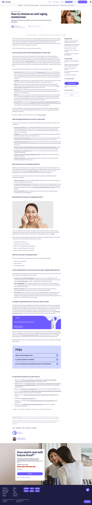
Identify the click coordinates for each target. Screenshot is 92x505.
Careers (14, 492)
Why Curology (5, 492)
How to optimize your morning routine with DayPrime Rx (71, 54)
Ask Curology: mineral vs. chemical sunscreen (71, 51)
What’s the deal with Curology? (70, 48)
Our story (4, 493)
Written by (19, 432)
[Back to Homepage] (6, 2)
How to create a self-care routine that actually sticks (71, 72)
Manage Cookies (18, 501)
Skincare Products (17, 11)
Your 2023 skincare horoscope (70, 75)
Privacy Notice (5, 501)
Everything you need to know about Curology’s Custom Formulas (71, 42)
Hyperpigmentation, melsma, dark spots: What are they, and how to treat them (72, 45)
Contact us (15, 495)
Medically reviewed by (21, 438)
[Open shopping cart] (90, 1)
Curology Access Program (20, 500)
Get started (5, 488)
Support (14, 488)
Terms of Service (5, 500)
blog (12, 11)
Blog (14, 490)
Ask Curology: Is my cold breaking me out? (71, 62)
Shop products (5, 490)
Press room (15, 493)
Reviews (4, 495)
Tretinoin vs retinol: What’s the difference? (70, 68)
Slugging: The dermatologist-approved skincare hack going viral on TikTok (71, 65)
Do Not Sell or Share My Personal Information (22, 499)
